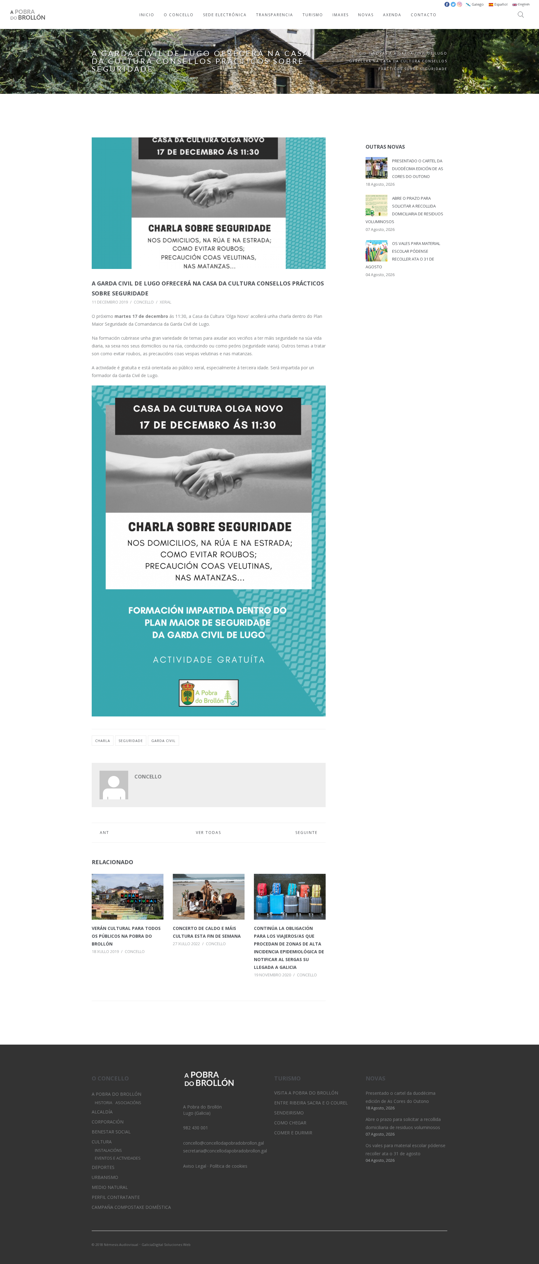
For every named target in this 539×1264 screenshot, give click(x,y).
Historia (103, 1102)
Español (500, 4)
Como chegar (290, 1123)
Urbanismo (105, 1177)
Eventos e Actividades (118, 1158)
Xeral (165, 302)
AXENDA (392, 14)
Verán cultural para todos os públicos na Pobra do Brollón (126, 936)
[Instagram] (432, 1244)
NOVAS (366, 14)
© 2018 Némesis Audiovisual (115, 1244)
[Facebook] (442, 1244)
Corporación (108, 1122)
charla (102, 740)
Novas (380, 53)
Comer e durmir (293, 1133)
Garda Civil (163, 740)
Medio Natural (110, 1187)
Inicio (360, 53)
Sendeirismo (289, 1113)
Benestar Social (111, 1132)
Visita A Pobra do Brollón (306, 1093)
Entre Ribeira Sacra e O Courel (311, 1103)
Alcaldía (102, 1112)
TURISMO (313, 14)
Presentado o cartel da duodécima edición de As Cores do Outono (417, 168)
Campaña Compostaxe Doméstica (131, 1207)
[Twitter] (421, 1244)
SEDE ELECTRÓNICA (225, 14)
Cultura (102, 1142)
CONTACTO (424, 14)
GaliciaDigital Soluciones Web (166, 1244)
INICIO (146, 14)
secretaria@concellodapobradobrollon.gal (225, 1151)
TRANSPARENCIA (274, 14)
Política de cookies (228, 1166)
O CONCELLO (179, 14)
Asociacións (128, 1102)
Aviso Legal (194, 1166)
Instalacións (108, 1150)
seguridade (131, 740)
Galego (477, 4)
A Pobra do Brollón (116, 1094)
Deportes (103, 1167)
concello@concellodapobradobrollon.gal (223, 1143)
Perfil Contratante (116, 1197)
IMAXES (341, 14)
